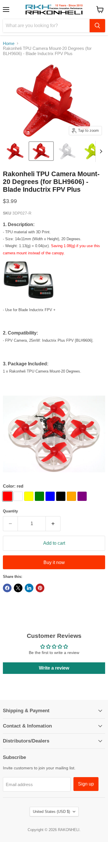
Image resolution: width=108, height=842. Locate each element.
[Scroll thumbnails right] (100, 151)
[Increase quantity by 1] (53, 523)
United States (51, 811)
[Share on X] (18, 588)
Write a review (54, 668)
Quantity (10, 511)
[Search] (97, 25)
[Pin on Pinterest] (40, 588)
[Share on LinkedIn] (29, 588)
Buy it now (54, 562)
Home (8, 43)
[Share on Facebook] (7, 588)
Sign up (86, 783)
